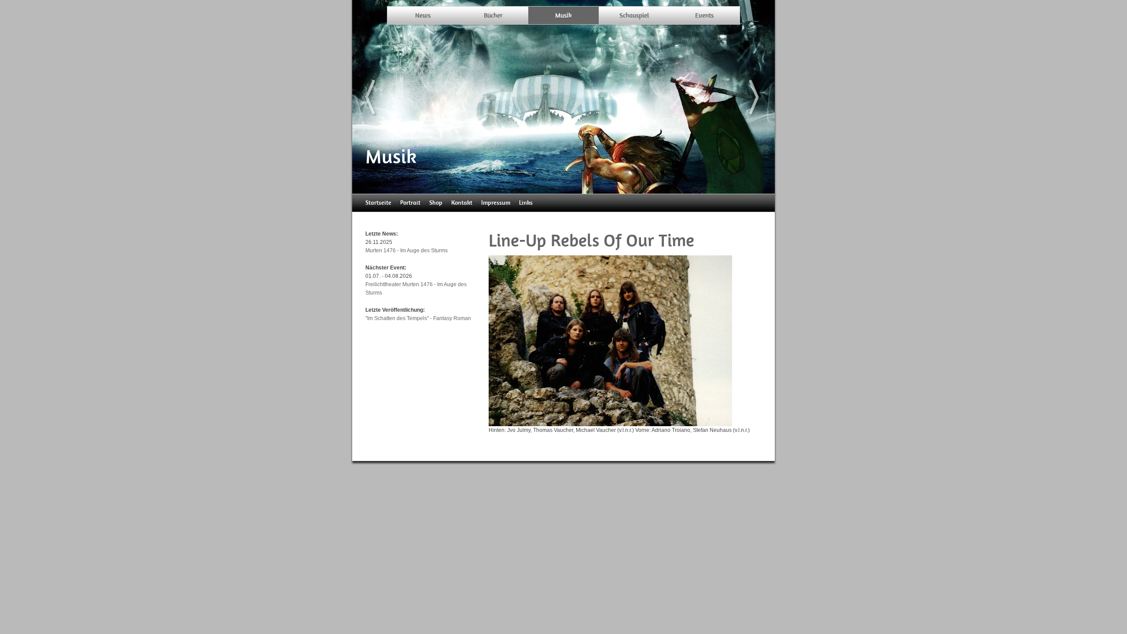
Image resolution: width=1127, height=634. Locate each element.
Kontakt (461, 202)
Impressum (495, 202)
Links (526, 202)
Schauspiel (634, 15)
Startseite (378, 202)
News (423, 15)
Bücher (493, 15)
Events (704, 15)
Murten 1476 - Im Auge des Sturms (406, 250)
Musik (563, 15)
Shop (435, 202)
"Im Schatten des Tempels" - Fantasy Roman (418, 318)
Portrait (410, 202)
